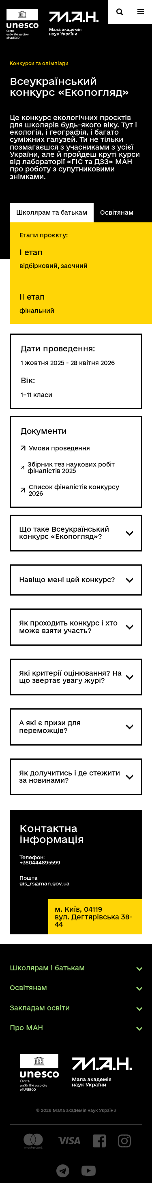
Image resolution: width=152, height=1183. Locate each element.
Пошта (28, 878)
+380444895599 (39, 862)
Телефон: (32, 857)
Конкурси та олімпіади (39, 63)
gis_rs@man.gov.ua (44, 883)
